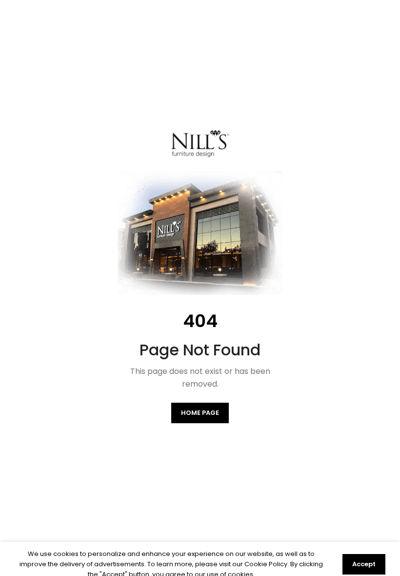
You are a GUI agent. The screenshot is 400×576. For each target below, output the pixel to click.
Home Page (200, 412)
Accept (364, 564)
